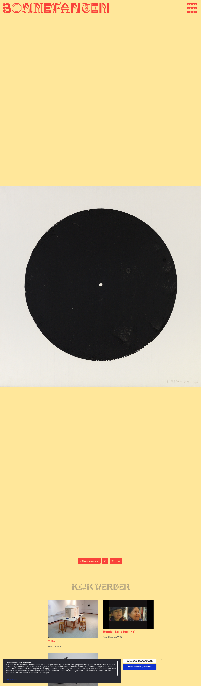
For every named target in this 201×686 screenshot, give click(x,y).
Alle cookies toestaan (140, 660)
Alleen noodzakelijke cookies (140, 667)
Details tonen (11, 680)
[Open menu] (196, 8)
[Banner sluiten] (161, 660)
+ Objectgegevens (89, 561)
